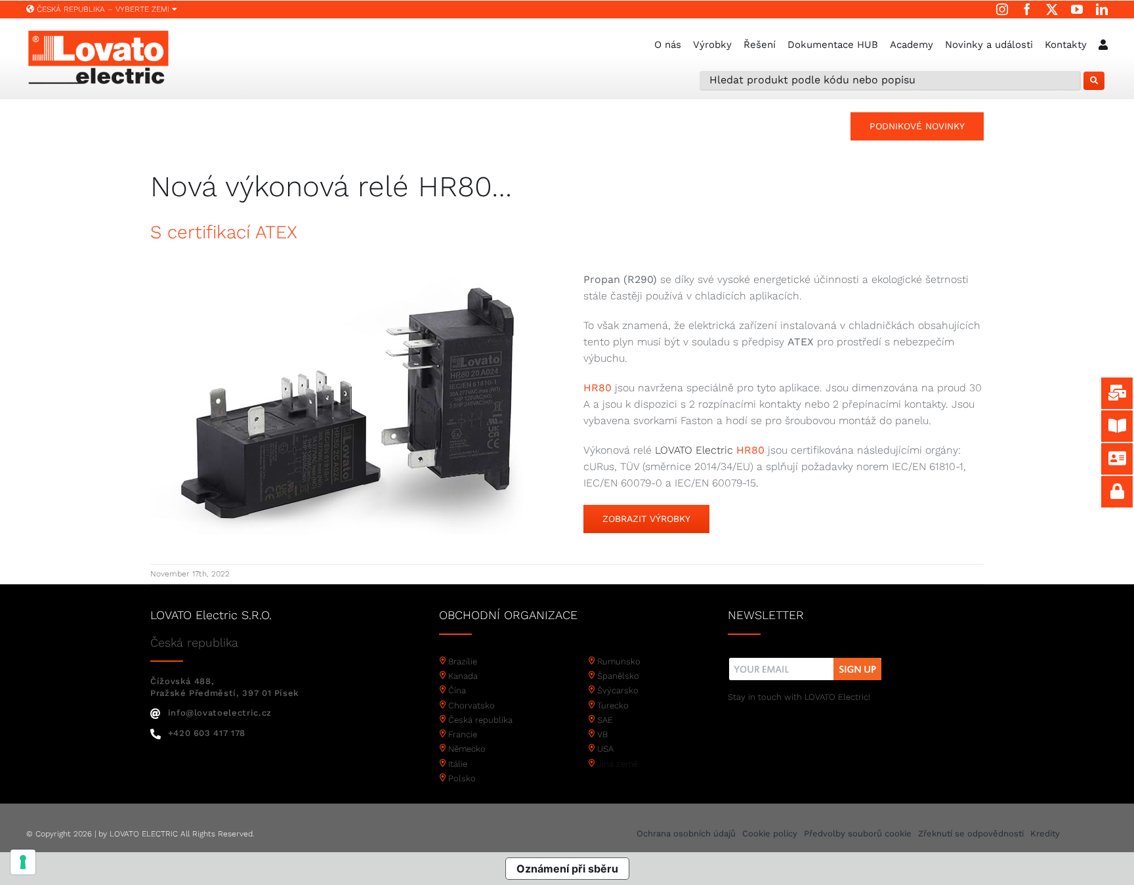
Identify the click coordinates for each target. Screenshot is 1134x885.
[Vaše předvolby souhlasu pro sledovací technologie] (22, 862)
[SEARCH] (1093, 81)
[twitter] (1052, 9)
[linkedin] (1102, 9)
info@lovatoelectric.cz (220, 713)
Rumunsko (618, 661)
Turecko (613, 705)
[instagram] (1002, 9)
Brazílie (462, 661)
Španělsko (618, 676)
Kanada (463, 676)
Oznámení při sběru (567, 868)
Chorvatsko (471, 705)
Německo (467, 749)
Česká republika (480, 720)
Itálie (457, 764)
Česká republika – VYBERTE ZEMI (103, 9)
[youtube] (1077, 9)
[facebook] (1027, 9)
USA (605, 749)
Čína (457, 690)
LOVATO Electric (694, 450)
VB (602, 734)
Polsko (462, 778)
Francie (462, 734)
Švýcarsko (618, 690)
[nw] (805, 659)
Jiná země (617, 764)
